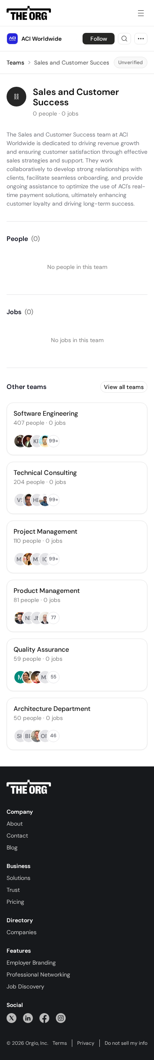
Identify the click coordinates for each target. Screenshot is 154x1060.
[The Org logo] (29, 787)
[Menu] (140, 13)
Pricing (15, 901)
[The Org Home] (29, 13)
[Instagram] (61, 1018)
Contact (17, 835)
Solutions (18, 878)
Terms (60, 1043)
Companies (22, 932)
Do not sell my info (126, 1043)
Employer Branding (31, 962)
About (15, 823)
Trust (13, 889)
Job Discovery (25, 986)
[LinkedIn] (28, 1018)
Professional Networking (38, 974)
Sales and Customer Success (73, 62)
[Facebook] (44, 1018)
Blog (12, 847)
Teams (15, 62)
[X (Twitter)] (11, 1018)
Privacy (85, 1043)
